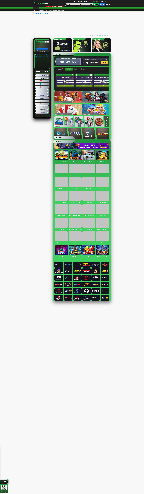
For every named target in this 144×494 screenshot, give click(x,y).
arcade (66, 8)
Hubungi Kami (95, 1)
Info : (35, 10)
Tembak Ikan (96, 8)
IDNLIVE (60, 8)
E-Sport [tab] (83, 69)
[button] (4, 482)
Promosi (108, 8)
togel (77, 8)
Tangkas (90, 8)
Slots (54, 8)
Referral (101, 8)
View (104, 61)
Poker (71, 8)
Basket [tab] (76, 69)
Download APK (78, 1)
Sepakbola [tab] (68, 69)
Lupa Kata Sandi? (104, 1)
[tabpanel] (82, 80)
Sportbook (42, 8)
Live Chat (87, 1)
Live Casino (83, 8)
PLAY (65, 85)
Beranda (36, 8)
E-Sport (48, 8)
